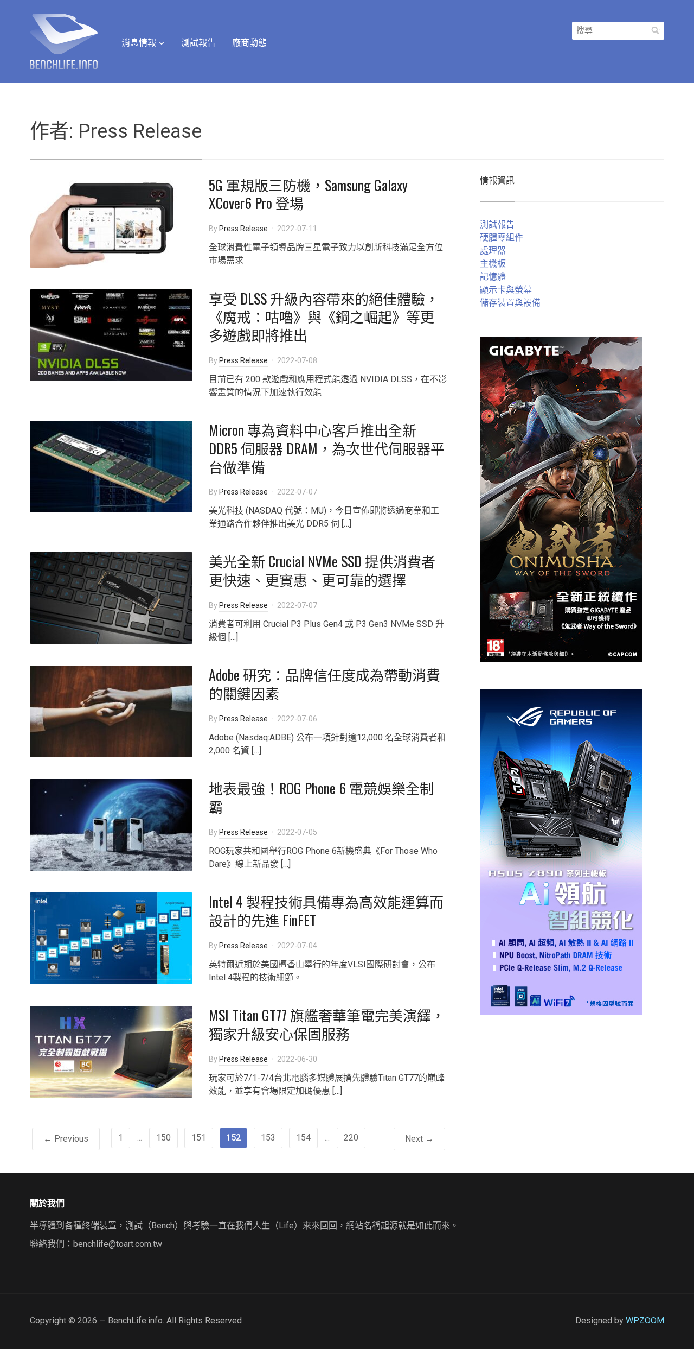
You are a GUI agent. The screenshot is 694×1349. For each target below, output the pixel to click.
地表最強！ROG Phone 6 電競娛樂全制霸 (321, 797)
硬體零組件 (501, 237)
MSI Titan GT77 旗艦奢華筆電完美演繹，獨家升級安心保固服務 (327, 1024)
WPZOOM (645, 1320)
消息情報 (138, 42)
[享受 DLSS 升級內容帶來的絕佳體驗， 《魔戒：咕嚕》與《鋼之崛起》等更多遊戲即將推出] (111, 334)
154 (303, 1137)
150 (163, 1137)
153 (268, 1137)
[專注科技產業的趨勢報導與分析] (64, 40)
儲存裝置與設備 (510, 302)
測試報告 (198, 42)
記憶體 (493, 276)
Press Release (243, 228)
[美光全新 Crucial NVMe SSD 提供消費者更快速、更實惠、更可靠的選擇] (111, 597)
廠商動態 (249, 42)
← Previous (65, 1138)
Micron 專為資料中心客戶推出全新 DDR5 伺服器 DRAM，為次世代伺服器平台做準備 (327, 448)
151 (198, 1137)
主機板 (493, 263)
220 (351, 1137)
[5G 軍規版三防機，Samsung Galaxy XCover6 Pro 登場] (111, 221)
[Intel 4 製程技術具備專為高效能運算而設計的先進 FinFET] (111, 938)
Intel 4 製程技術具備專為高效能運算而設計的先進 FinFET (326, 910)
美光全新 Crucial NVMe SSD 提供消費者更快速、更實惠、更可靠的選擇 (322, 570)
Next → (419, 1138)
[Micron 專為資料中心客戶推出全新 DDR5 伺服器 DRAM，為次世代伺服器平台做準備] (111, 466)
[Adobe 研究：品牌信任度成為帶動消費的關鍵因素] (111, 711)
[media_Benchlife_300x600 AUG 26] (561, 498)
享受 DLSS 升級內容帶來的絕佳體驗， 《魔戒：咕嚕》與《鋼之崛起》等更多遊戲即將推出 (324, 317)
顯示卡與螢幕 (506, 289)
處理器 (493, 250)
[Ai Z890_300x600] (561, 851)
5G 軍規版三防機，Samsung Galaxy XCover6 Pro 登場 (308, 194)
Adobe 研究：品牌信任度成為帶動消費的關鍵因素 (324, 684)
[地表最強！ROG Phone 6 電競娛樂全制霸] (111, 824)
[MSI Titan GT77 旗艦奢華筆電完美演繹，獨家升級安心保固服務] (111, 1051)
